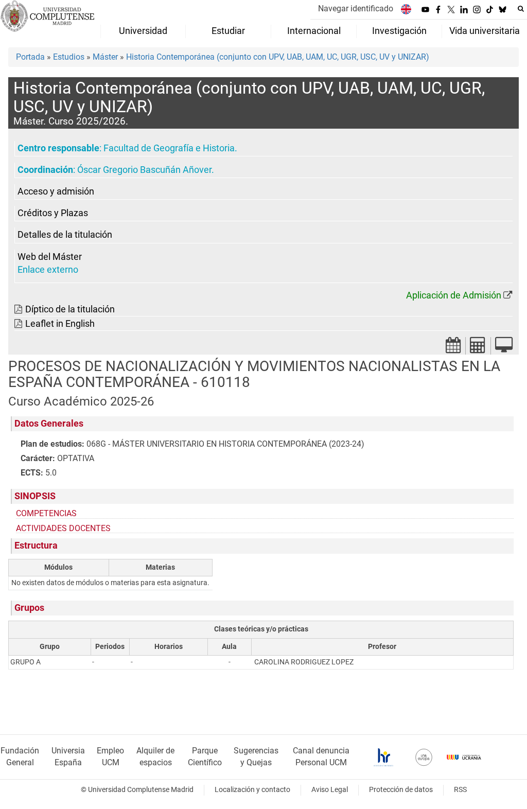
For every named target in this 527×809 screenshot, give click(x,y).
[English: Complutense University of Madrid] (406, 9)
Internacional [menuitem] (314, 31)
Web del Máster (49, 257)
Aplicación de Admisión (453, 295)
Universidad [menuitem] (143, 31)
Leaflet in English (60, 324)
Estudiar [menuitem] (228, 31)
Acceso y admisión (55, 191)
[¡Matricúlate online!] (504, 348)
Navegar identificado (355, 8)
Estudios (68, 57)
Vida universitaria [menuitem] (484, 31)
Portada (30, 57)
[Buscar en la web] (521, 9)
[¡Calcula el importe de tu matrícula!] (478, 348)
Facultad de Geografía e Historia (169, 148)
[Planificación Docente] (453, 348)
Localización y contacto (252, 789)
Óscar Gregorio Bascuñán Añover (144, 170)
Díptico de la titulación (70, 309)
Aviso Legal (329, 789)
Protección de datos (401, 789)
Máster (105, 57)
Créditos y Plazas (52, 213)
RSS (460, 789)
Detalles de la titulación (64, 235)
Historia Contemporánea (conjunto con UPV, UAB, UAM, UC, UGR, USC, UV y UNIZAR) (277, 57)
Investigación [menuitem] (399, 31)
